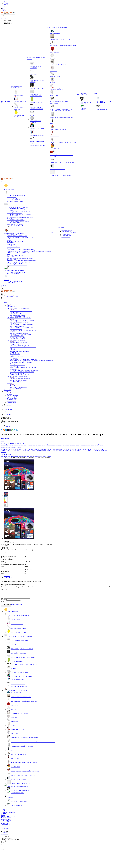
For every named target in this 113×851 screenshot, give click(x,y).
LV (1, 10)
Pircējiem (3, 815)
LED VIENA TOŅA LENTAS (8, 456)
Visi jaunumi (4, 809)
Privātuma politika (5, 822)
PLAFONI (26, 450)
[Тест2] (1, 844)
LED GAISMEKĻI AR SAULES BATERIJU (37, 449)
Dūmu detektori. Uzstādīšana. (8, 812)
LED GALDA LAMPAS (94, 449)
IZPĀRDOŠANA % (6, 445)
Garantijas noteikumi (6, 820)
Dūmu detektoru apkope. (7, 810)
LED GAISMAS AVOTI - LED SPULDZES (21, 311)
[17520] (19, 489)
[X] (8, 430)
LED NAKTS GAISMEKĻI (76, 450)
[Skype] (14, 430)
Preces (8, 305)
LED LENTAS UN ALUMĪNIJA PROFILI (58, 450)
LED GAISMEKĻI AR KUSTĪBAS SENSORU (76, 449)
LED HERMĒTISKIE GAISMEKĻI (10, 449)
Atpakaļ (9, 304)
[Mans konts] (1, 287)
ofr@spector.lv (6, 422)
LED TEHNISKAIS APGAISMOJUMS (20, 379)
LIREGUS (3, 813)
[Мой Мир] (6, 430)
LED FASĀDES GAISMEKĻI (56, 449)
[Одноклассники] (4, 430)
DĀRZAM (12, 385)
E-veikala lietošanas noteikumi (8, 816)
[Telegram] (17, 430)
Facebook (8, 426)
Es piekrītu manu (12, 604)
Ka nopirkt (9, 394)
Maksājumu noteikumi (6, 817)
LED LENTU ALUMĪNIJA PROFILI (25, 456)
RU (5, 10)
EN (3, 10)
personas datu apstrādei (16, 604)
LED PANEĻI (22, 449)
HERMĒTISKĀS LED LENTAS (43, 456)
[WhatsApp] (12, 430)
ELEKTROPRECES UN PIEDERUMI (19, 342)
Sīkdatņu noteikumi (5, 823)
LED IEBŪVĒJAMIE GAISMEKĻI (38, 450)
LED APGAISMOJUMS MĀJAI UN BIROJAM (22, 320)
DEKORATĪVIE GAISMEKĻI (90, 450)
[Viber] (10, 430)
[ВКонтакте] (1, 430)
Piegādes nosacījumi (5, 819)
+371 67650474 (4, 18)
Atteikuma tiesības (5, 824)
